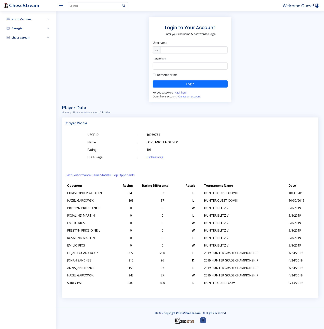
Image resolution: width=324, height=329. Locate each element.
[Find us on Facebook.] (203, 320)
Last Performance (78, 175)
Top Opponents (123, 175)
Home (65, 112)
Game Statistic (101, 175)
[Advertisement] (271, 140)
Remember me (167, 75)
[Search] (123, 5)
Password (159, 59)
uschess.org (154, 157)
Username (160, 43)
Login (190, 84)
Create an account (189, 96)
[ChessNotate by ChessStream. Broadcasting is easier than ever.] (184, 320)
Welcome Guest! (299, 5)
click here (181, 92)
